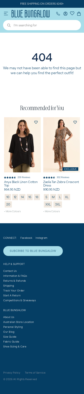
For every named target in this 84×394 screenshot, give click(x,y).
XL (67, 197)
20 (8, 204)
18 (36, 197)
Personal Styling (13, 327)
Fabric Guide (11, 341)
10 (7, 197)
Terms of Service (35, 372)
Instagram (41, 238)
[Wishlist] (72, 13)
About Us (8, 317)
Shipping (8, 285)
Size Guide (9, 336)
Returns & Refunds (14, 280)
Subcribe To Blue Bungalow (33, 250)
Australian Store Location (18, 322)
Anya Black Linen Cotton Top (21, 183)
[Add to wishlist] (36, 122)
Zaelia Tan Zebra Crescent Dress (61, 183)
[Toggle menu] (6, 14)
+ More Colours (12, 211)
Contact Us (10, 271)
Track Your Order (13, 290)
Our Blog (8, 331)
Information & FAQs (15, 276)
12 (15, 197)
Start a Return (12, 295)
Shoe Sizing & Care (14, 346)
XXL (48, 204)
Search (7, 25)
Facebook (26, 238)
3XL (57, 204)
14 (22, 197)
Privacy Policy (11, 372)
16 (29, 197)
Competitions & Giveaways (19, 300)
